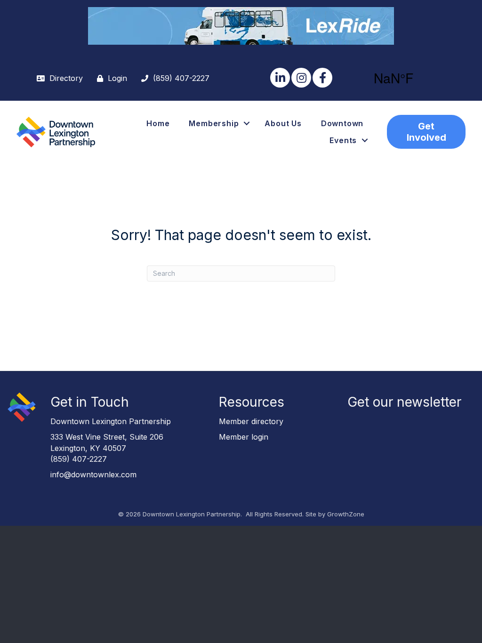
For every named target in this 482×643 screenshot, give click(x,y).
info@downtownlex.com (93, 474)
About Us (283, 123)
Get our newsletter (404, 402)
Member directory (251, 421)
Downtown (342, 123)
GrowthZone (345, 514)
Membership (214, 123)
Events (343, 140)
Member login (243, 437)
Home (157, 123)
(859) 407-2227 (78, 459)
